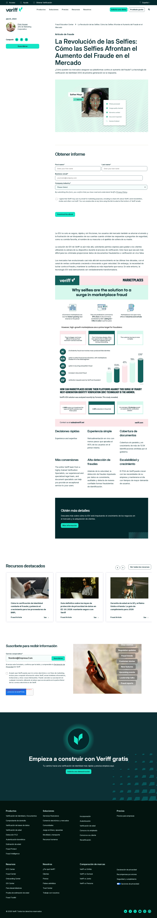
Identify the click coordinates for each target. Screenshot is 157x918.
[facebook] (21, 39)
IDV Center (10, 883)
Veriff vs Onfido (86, 869)
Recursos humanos (50, 839)
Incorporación (85, 816)
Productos (41, 9)
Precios (65, 9)
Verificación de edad (14, 830)
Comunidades (48, 825)
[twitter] (26, 39)
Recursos (76, 9)
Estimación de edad (13, 844)
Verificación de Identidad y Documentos (21, 816)
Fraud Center (11, 874)
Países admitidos (49, 883)
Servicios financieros (51, 816)
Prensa (45, 879)
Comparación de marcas (92, 864)
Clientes (46, 874)
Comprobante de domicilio (16, 821)
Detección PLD (12, 835)
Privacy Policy (121, 192)
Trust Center (47, 888)
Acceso (12, 3)
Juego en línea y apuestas (53, 830)
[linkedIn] (16, 39)
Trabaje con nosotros (51, 893)
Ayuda (25, 3)
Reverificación (85, 840)
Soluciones (53, 9)
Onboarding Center (13, 879)
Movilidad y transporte (51, 835)
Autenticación (85, 821)
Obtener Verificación (44, 3)
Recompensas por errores (127, 874)
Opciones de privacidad (130, 884)
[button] (117, 567)
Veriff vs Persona (86, 883)
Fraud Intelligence (13, 854)
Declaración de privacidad (127, 870)
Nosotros (87, 9)
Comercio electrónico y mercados (56, 821)
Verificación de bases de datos (17, 825)
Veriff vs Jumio (85, 879)
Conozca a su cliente (88, 835)
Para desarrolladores (14, 888)
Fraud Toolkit (11, 897)
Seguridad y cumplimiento (126, 879)
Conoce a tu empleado (88, 830)
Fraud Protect (11, 849)
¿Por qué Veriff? (49, 869)
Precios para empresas (125, 816)
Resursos (10, 864)
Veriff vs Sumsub (86, 874)
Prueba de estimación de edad (17, 893)
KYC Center (10, 869)
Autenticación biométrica (15, 839)
